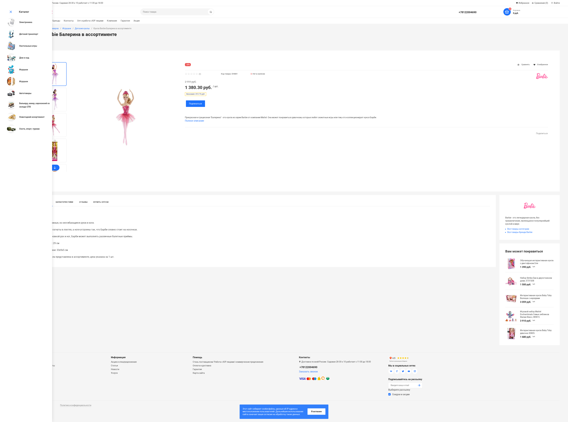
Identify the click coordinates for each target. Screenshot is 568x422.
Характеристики (64, 202)
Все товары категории (518, 229)
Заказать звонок (308, 371)
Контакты (69, 21)
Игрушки (66, 28)
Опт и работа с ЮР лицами (90, 21)
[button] (54, 168)
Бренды (56, 21)
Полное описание (194, 120)
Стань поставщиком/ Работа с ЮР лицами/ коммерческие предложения (228, 362)
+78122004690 (467, 12)
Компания (112, 21)
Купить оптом (100, 202)
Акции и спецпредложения (124, 362)
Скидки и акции (401, 394)
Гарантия (125, 21)
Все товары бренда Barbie (519, 232)
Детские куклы (82, 28)
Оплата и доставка (202, 365)
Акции (137, 21)
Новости (115, 369)
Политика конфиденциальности (75, 405)
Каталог (24, 11)
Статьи (114, 365)
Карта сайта (199, 373)
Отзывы (83, 202)
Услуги (114, 373)
